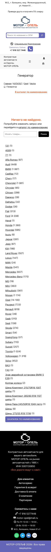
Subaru (9, 342)
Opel (26, 83)
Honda (8, 225)
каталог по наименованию (33, 127)
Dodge (8, 206)
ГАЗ (7, 370)
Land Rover (11, 253)
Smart (8, 332)
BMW (8, 169)
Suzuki (9, 346)
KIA (7, 248)
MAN (8, 262)
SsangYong (11, 337)
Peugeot (9, 304)
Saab (8, 318)
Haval (8, 220)
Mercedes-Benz (14, 276)
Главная (7, 83)
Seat (7, 323)
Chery (8, 178)
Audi (7, 164)
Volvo (8, 360)
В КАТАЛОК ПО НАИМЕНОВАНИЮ (24, 419)
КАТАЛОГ (17, 83)
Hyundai (9, 230)
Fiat (7, 211)
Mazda (8, 267)
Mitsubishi (10, 290)
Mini (7, 286)
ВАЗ (7, 365)
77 (6, 155)
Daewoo (9, 197)
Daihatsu (10, 202)
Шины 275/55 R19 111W (18, 413)
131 (7, 145)
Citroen (9, 192)
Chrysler (9, 187)
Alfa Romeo (11, 159)
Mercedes (10, 272)
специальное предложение (28, 44)
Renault (9, 309)
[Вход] (43, 58)
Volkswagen (11, 356)
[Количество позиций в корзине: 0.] (43, 63)
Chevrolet (10, 183)
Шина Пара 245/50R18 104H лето (23, 404)
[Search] (42, 35)
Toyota (9, 351)
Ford (7, 216)
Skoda (8, 328)
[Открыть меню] (29, 61)
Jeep (8, 244)
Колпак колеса (13, 383)
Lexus (8, 258)
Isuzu (8, 234)
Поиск (44, 134)
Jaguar (9, 239)
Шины (8, 408)
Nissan (9, 295)
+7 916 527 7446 (18, 50)
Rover (8, 314)
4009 (8, 150)
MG (7, 281)
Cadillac (9, 173)
